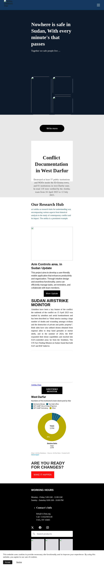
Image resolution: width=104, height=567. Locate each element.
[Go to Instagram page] (47, 527)
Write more (52, 128)
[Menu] (98, 5)
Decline (19, 562)
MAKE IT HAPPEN (42, 475)
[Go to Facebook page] (40, 527)
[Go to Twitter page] (32, 527)
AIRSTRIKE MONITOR (52, 390)
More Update (52, 293)
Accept (7, 562)
